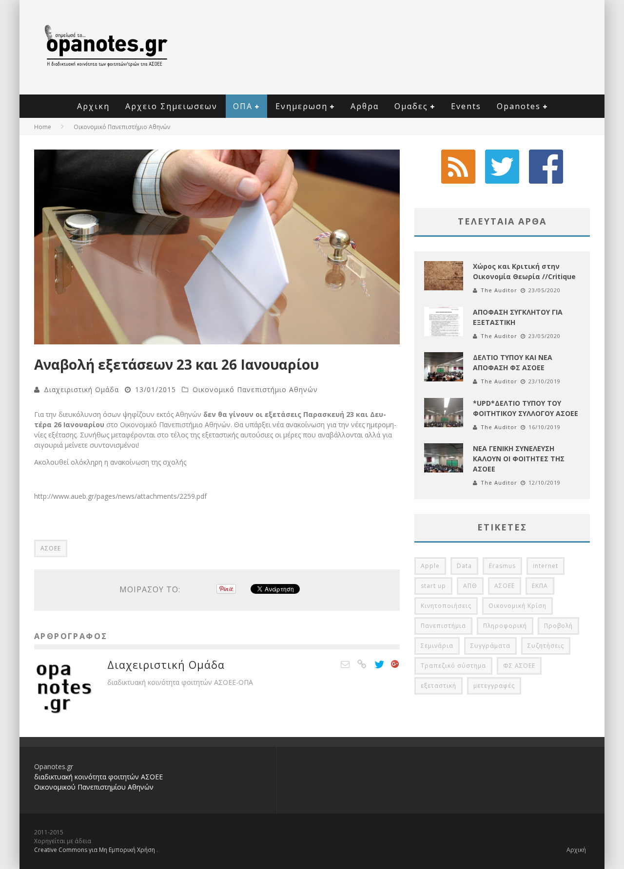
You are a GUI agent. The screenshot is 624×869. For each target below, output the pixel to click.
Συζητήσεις (545, 646)
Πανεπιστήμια (443, 626)
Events (466, 106)
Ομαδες (411, 106)
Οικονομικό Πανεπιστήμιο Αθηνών (255, 389)
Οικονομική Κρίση (517, 606)
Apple (430, 566)
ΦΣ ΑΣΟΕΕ (519, 665)
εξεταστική (438, 685)
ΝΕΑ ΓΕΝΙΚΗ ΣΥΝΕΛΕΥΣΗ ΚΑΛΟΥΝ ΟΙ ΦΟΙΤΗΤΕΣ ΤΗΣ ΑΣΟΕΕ (519, 458)
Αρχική (576, 850)
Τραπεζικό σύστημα (453, 665)
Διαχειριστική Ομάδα (81, 389)
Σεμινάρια (437, 646)
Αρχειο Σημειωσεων (171, 106)
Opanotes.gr (53, 766)
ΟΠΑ (243, 106)
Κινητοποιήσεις (446, 606)
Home (42, 127)
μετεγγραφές (494, 685)
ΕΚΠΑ (540, 586)
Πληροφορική (505, 626)
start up (433, 586)
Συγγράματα (490, 646)
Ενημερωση (301, 106)
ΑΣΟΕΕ (50, 548)
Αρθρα (365, 106)
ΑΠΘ (470, 586)
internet (545, 566)
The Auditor (499, 290)
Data (464, 566)
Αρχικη (93, 106)
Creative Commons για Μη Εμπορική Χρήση (95, 850)
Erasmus (502, 566)
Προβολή (558, 626)
